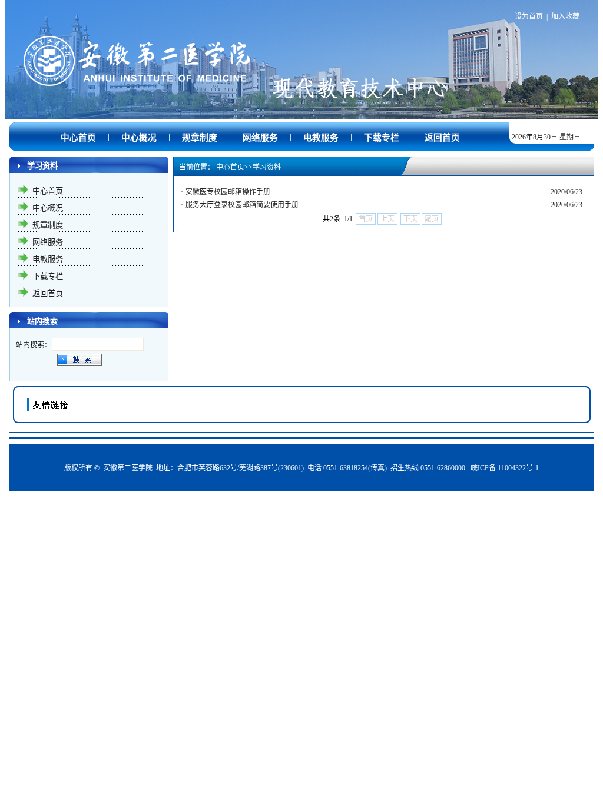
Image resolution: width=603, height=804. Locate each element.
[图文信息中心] (301, 103)
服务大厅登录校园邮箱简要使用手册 (242, 205)
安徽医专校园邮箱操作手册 (227, 192)
